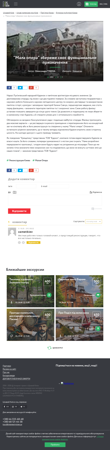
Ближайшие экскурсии (25, 270)
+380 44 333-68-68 (13, 419)
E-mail (44, 186)
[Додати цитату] (10, 192)
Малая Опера (41, 161)
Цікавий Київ (8, 13)
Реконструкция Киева (19, 161)
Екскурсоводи (9, 376)
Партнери (7, 366)
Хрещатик (77, 71)
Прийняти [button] (55, 445)
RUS (101, 4)
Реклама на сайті (9, 369)
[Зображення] (14, 192)
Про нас (6, 372)
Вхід (79, 4)
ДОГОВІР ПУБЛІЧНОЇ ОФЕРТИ (16, 379)
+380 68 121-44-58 (13, 422)
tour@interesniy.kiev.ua (12, 425)
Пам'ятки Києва (47, 13)
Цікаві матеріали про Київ (27, 13)
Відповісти (33, 242)
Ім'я (10, 186)
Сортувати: (79, 221)
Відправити (19, 211)
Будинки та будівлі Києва (66, 13)
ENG (105, 4)
